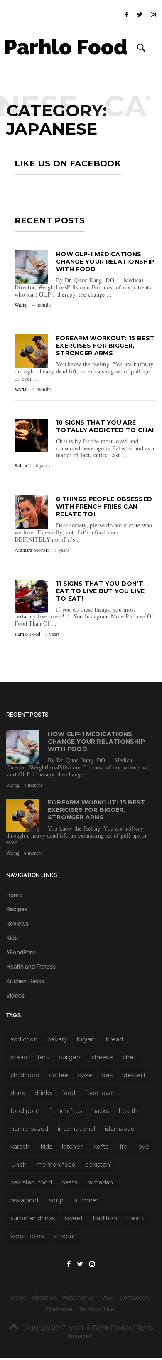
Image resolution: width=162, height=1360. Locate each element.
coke (85, 1075)
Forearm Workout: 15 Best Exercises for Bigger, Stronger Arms (105, 345)
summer (85, 1200)
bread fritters (29, 1057)
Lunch (18, 1164)
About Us (44, 1297)
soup (56, 1200)
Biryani (86, 1039)
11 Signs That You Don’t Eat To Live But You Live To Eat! (100, 591)
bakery (57, 1039)
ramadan (100, 1182)
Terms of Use (96, 1309)
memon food (56, 1164)
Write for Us (78, 1297)
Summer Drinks (32, 1218)
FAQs (107, 1297)
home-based (29, 1129)
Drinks (43, 1093)
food (69, 1093)
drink (17, 1093)
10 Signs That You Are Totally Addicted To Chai (105, 426)
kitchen (73, 1146)
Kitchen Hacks (25, 981)
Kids (12, 938)
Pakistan (97, 1164)
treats (135, 1218)
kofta (101, 1146)
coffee (58, 1075)
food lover (100, 1093)
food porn (24, 1111)
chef (129, 1057)
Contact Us (135, 1297)
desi (108, 1075)
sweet (74, 1218)
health (128, 1111)
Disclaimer (60, 1309)
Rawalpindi (24, 1200)
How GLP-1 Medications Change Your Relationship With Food (105, 261)
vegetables (27, 1236)
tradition (105, 1218)
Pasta (69, 1182)
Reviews (17, 923)
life (122, 1146)
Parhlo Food (66, 47)
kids (46, 1146)
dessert (134, 1075)
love (143, 1146)
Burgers (70, 1057)
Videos (15, 995)
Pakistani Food (31, 1182)
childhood (24, 1075)
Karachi (20, 1146)
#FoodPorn (21, 952)
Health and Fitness (31, 966)
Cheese (102, 1057)
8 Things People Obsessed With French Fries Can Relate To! (104, 506)
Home (14, 895)
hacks (100, 1111)
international (76, 1129)
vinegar (64, 1236)
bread (114, 1039)
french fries (65, 1111)
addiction (24, 1039)
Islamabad (120, 1129)
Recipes (16, 909)
